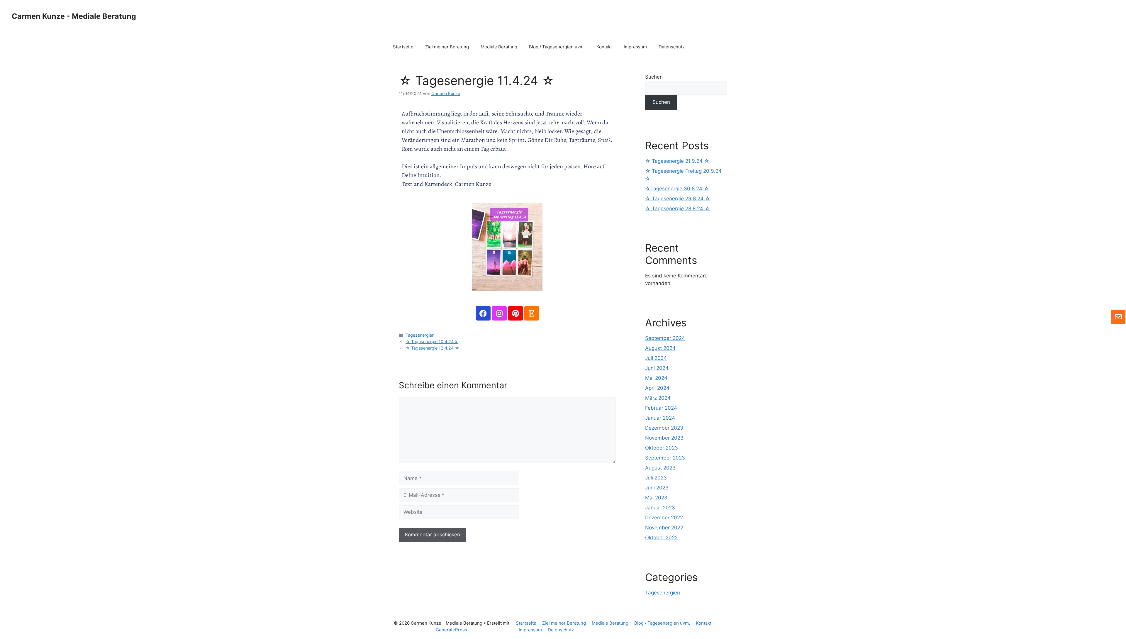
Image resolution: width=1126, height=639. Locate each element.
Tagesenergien (420, 335)
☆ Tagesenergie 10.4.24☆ (432, 341)
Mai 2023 (656, 498)
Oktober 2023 (661, 448)
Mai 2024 (656, 378)
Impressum (635, 47)
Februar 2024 (661, 408)
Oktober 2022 (661, 537)
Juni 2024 (657, 368)
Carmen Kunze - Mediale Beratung (74, 16)
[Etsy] (531, 313)
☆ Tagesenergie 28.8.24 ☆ (677, 208)
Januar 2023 (660, 508)
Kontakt (604, 47)
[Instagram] (499, 313)
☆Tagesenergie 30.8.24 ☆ (677, 188)
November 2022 (664, 527)
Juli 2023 (656, 478)
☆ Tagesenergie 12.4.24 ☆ (432, 347)
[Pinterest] (515, 313)
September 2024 (665, 338)
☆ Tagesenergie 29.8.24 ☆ (677, 198)
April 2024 (657, 388)
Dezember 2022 (664, 518)
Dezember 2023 (664, 428)
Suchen (654, 77)
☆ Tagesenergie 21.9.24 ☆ (677, 161)
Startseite (403, 47)
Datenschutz (672, 47)
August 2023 (660, 468)
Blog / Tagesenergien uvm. (557, 47)
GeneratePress (451, 630)
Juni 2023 (657, 488)
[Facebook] (483, 313)
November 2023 (664, 438)
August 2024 (660, 348)
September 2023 (665, 458)
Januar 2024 (660, 418)
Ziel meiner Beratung (447, 47)
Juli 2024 (656, 358)
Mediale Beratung (499, 47)
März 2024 (658, 398)
